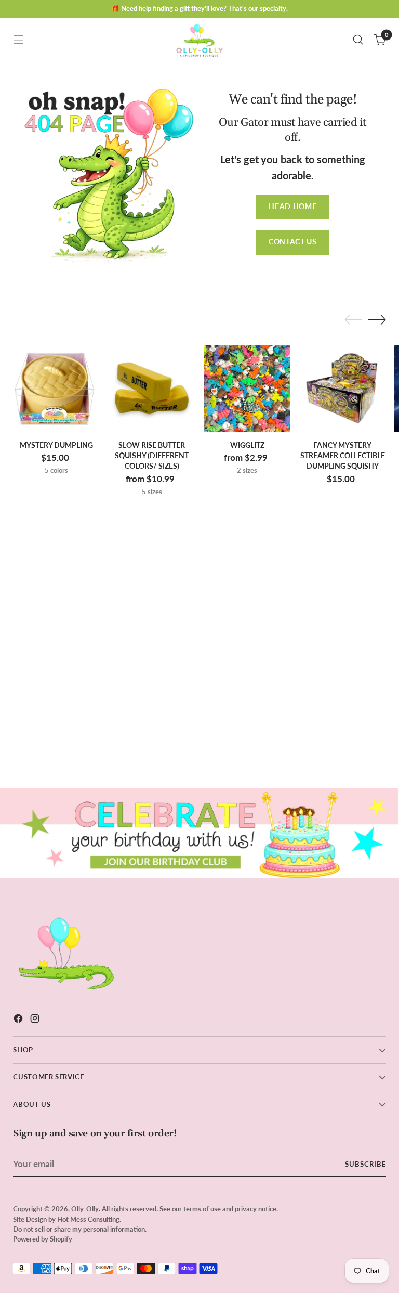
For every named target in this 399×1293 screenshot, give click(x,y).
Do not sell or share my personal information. (80, 1229)
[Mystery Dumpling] (56, 388)
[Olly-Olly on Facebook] (19, 1020)
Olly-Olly (85, 1209)
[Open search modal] (358, 39)
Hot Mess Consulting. (89, 1219)
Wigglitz (247, 445)
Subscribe (365, 1164)
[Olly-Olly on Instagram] (36, 1020)
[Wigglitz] (247, 388)
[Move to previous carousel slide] (353, 320)
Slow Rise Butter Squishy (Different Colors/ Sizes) (152, 456)
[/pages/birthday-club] (199, 833)
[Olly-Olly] (199, 39)
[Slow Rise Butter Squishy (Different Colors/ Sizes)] (152, 388)
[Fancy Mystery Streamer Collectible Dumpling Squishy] (342, 388)
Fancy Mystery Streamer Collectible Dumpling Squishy (342, 456)
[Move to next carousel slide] (377, 319)
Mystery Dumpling (56, 445)
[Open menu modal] (18, 39)
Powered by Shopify (42, 1239)
